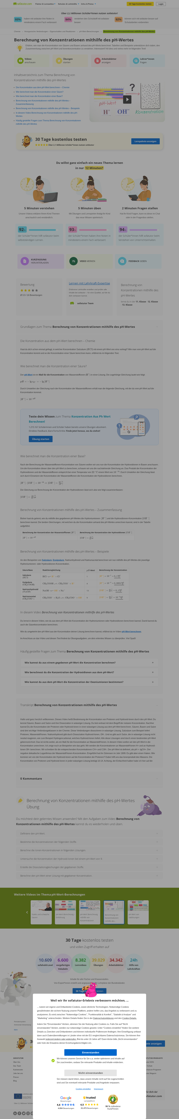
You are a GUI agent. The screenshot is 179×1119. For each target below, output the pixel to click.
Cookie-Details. (129, 1018)
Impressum (98, 1089)
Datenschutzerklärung (103, 1018)
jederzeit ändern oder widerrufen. (61, 1039)
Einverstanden (90, 1052)
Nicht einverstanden (90, 1072)
